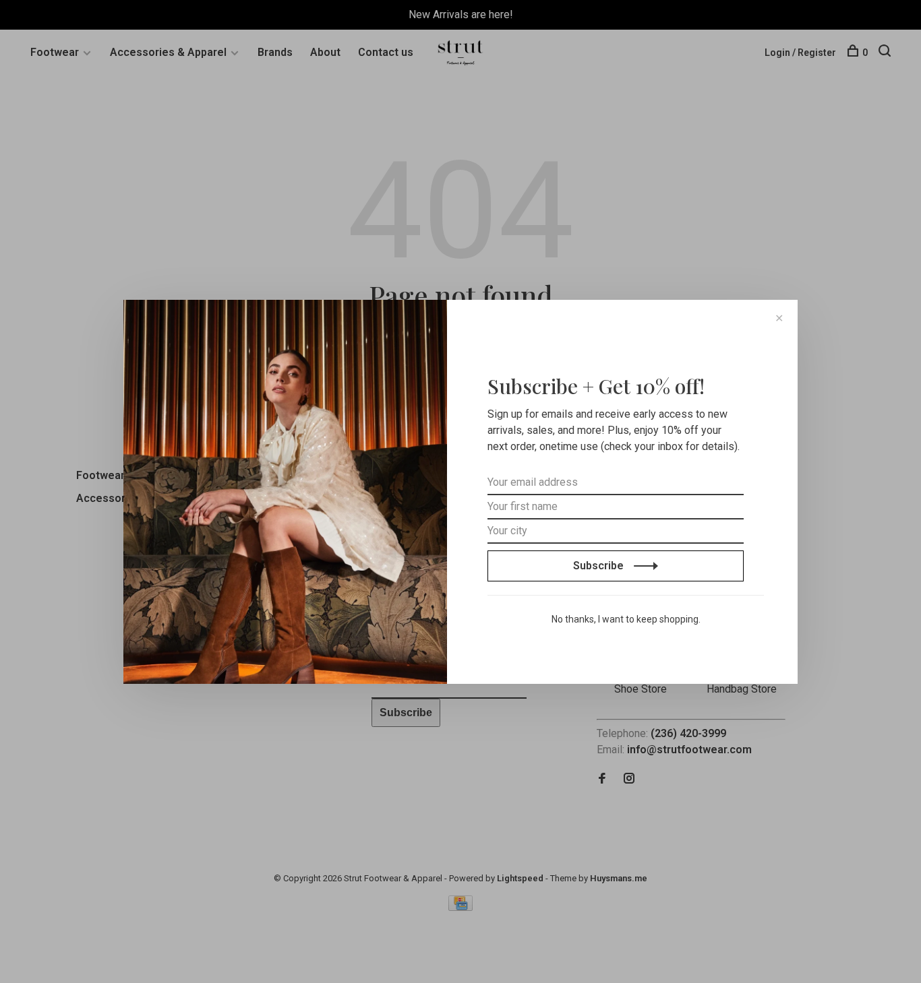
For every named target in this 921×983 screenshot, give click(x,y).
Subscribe (599, 565)
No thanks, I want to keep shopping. (626, 619)
